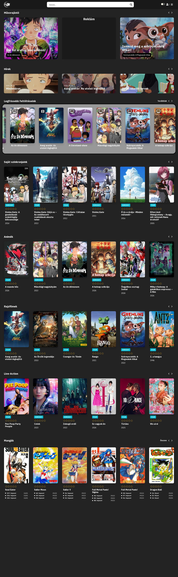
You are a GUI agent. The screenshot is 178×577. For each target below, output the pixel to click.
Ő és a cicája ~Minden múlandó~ (132, 213)
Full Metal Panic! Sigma (100, 490)
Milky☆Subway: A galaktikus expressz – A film (161, 289)
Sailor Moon (40, 489)
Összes (163, 440)
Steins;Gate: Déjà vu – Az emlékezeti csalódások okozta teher (45, 216)
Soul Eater (10, 489)
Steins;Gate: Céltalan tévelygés (74, 213)
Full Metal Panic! (129, 489)
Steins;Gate (98, 212)
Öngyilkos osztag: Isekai (130, 288)
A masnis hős (11, 287)
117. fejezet (11, 493)
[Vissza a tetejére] (174, 571)
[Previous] (169, 13)
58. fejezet (40, 498)
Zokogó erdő (69, 424)
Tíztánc (125, 424)
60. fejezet (40, 493)
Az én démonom (13, 55)
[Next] (172, 13)
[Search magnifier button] (131, 4)
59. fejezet (40, 495)
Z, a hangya (155, 356)
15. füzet (155, 495)
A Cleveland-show (78, 145)
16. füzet (155, 493)
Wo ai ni (154, 424)
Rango (95, 356)
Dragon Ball (156, 489)
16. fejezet (69, 493)
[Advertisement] (89, 41)
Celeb (37, 424)
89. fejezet (98, 498)
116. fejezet (11, 495)
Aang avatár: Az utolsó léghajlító (48, 146)
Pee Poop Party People (13, 425)
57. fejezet (127, 495)
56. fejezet (127, 498)
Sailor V (67, 489)
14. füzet (155, 498)
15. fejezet (69, 495)
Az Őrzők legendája (44, 356)
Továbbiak (162, 101)
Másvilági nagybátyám (109, 145)
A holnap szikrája (164, 145)
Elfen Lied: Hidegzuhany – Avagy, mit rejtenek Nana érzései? (161, 216)
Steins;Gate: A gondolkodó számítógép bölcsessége (12, 216)
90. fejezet (98, 496)
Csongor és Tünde (72, 356)
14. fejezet (69, 498)
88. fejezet (98, 500)
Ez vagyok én (98, 424)
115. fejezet (11, 498)
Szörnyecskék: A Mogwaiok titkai (136, 55)
